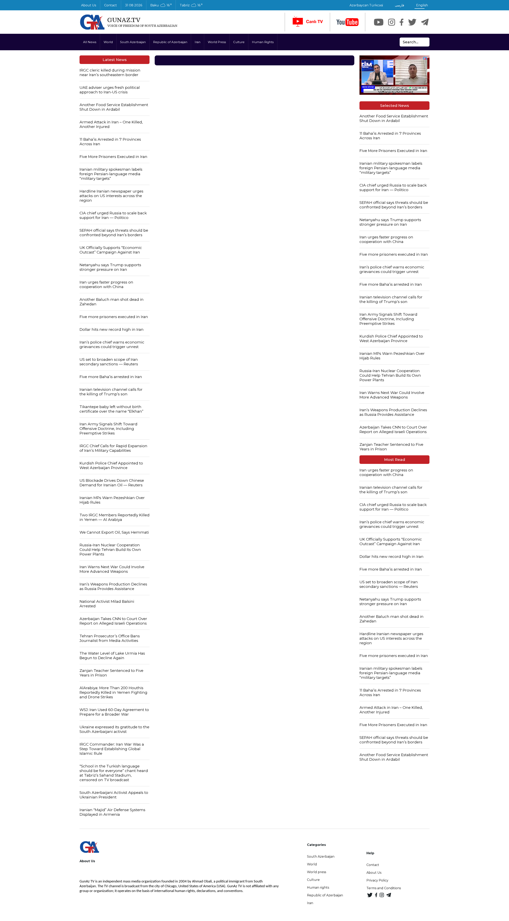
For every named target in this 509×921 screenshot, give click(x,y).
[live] (307, 22)
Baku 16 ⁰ (161, 5)
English (422, 5)
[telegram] (424, 22)
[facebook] (401, 22)
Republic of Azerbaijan (170, 42)
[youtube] (347, 22)
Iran (197, 42)
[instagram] (391, 22)
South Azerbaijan (133, 42)
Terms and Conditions (383, 888)
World (108, 42)
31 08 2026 (133, 5)
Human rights (318, 887)
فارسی (399, 5)
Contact (110, 5)
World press (316, 872)
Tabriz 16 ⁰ (191, 5)
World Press (217, 42)
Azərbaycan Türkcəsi (366, 5)
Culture (239, 42)
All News (89, 42)
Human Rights (263, 42)
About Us (88, 5)
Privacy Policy (377, 880)
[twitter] (412, 22)
